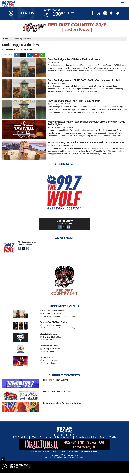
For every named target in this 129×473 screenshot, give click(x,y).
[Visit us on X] (99, 13)
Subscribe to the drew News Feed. (19, 49)
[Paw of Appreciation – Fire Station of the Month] (20, 407)
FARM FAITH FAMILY (65, 89)
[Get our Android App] (70, 434)
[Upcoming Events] (20, 314)
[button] (122, 3)
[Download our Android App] (118, 13)
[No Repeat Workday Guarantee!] (20, 383)
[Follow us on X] (58, 434)
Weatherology (77, 457)
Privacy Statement (63, 437)
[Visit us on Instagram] (105, 13)
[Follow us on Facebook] (54, 434)
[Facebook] (60, 227)
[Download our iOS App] (111, 13)
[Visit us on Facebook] (92, 13)
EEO (33, 437)
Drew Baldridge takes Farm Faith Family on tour (74, 101)
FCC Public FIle (20, 437)
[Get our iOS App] (66, 434)
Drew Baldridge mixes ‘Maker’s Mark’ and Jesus (74, 59)
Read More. (121, 71)
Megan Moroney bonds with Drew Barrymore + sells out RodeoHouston (86, 142)
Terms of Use (45, 437)
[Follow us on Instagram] (62, 434)
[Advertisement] (64, 27)
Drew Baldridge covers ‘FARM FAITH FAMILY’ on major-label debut (84, 80)
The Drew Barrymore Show (75, 154)
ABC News (67, 62)
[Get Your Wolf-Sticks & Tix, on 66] (20, 395)
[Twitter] (64, 227)
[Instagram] (68, 227)
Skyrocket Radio (71, 455)
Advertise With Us (108, 437)
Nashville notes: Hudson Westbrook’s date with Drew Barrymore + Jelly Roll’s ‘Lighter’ (86, 123)
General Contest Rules (85, 437)
